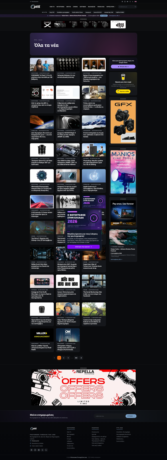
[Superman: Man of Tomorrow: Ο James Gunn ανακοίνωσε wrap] (94, 253)
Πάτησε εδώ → (124, 66)
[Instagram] (125, 1)
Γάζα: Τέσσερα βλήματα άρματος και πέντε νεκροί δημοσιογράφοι (66, 322)
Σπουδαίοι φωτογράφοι (63, 12)
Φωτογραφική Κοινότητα (123, 434)
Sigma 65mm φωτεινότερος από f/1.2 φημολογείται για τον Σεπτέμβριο (41, 322)
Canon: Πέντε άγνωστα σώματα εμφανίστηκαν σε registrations (66, 294)
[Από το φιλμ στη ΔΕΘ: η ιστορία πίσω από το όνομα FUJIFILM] (42, 92)
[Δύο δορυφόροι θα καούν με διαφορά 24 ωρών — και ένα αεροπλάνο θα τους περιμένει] (42, 122)
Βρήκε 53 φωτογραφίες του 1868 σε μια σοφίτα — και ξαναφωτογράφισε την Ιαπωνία (93, 78)
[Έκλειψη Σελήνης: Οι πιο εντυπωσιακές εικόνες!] (68, 64)
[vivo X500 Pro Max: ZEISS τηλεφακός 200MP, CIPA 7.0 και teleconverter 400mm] (68, 150)
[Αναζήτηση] (135, 6)
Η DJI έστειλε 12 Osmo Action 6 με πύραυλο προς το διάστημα (41, 214)
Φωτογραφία (60, 6)
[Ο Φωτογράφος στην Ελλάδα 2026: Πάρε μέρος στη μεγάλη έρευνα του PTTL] (94, 201)
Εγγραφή (130, 416)
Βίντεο (68, 6)
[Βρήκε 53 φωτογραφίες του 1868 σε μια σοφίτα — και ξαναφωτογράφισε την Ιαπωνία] (94, 64)
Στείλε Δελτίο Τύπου (77, 12)
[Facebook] (122, 1)
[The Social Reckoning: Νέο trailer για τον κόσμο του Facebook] (94, 281)
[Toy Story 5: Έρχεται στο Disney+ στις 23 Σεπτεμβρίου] (42, 227)
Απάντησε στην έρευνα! (82, 247)
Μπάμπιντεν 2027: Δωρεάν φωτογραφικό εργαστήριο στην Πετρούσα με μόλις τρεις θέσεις (67, 267)
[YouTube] (127, 1)
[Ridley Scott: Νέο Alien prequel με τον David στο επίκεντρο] (42, 253)
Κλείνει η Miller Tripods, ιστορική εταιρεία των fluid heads (41, 348)
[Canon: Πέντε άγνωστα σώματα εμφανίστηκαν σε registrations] (68, 281)
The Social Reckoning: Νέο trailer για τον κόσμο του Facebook (92, 294)
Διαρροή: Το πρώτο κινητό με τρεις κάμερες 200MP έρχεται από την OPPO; (67, 188)
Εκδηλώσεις (91, 6)
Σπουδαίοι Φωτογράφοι (123, 432)
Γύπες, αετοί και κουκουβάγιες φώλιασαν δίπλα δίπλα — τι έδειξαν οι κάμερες (93, 106)
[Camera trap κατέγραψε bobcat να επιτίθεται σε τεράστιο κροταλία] (94, 309)
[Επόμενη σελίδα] (81, 358)
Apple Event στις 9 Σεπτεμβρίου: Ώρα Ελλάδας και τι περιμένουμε (93, 188)
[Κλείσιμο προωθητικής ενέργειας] (99, 211)
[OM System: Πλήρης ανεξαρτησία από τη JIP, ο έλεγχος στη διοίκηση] (68, 335)
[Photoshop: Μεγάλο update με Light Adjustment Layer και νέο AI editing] (94, 150)
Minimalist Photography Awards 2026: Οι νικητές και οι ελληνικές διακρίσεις (41, 188)
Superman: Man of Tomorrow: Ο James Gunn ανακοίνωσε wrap (92, 266)
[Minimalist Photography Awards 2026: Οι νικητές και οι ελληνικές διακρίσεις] (42, 175)
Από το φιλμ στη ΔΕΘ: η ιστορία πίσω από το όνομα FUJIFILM (41, 105)
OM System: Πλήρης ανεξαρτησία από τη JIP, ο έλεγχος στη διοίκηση (66, 348)
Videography (86, 130)
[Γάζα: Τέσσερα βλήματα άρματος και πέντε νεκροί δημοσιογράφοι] (68, 309)
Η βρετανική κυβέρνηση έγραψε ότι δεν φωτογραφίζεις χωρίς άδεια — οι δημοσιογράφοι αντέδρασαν (67, 107)
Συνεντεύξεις (71, 448)
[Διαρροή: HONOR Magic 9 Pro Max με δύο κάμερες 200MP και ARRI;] (68, 122)
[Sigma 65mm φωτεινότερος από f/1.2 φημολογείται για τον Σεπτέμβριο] (42, 309)
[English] (135, 1)
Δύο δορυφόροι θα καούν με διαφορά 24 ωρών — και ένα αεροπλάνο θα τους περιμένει (41, 136)
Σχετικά (94, 434)
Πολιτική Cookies (97, 445)
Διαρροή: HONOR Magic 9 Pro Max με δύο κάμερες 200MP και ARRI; (66, 135)
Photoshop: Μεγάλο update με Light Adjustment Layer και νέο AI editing (93, 162)
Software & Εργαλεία (122, 436)
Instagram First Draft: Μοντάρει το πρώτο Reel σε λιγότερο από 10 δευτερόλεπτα (41, 295)
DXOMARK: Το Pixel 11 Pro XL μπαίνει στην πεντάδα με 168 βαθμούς (41, 77)
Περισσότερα (110, 6)
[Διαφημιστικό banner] (83, 24)
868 (76, 358)
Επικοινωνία (35, 441)
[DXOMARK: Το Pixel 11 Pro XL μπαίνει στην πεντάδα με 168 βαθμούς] (42, 64)
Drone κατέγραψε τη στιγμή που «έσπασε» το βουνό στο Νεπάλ (93, 135)
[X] (130, 1)
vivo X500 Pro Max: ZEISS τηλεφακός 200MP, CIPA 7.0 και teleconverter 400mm (67, 162)
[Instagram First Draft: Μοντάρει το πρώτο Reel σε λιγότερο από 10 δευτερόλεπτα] (42, 281)
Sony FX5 (52, 12)
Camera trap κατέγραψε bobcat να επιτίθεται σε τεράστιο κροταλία (92, 322)
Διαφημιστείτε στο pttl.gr (99, 436)
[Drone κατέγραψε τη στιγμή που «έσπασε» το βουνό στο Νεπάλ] (94, 122)
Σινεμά (75, 6)
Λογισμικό (88, 12)
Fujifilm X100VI (120, 12)
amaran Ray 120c (108, 12)
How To (52, 6)
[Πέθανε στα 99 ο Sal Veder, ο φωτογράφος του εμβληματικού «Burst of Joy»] (68, 201)
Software (83, 6)
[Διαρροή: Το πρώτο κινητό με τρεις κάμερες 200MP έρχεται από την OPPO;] (68, 175)
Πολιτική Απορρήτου (98, 443)
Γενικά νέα (100, 6)
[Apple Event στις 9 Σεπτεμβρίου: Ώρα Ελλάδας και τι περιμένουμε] (94, 175)
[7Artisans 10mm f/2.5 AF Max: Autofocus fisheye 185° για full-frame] (42, 150)
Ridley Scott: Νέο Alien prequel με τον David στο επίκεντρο (40, 266)
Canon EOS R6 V (98, 12)
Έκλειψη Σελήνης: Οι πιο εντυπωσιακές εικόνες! (66, 76)
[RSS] (133, 1)
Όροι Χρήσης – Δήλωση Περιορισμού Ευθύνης (98, 440)
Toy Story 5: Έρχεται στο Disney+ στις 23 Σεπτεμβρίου (41, 239)
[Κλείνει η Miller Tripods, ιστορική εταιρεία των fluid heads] (42, 335)
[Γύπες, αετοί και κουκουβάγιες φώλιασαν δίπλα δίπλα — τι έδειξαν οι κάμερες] (94, 92)
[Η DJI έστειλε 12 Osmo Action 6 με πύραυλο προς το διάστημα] (42, 201)
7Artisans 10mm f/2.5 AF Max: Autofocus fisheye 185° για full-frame (41, 162)
